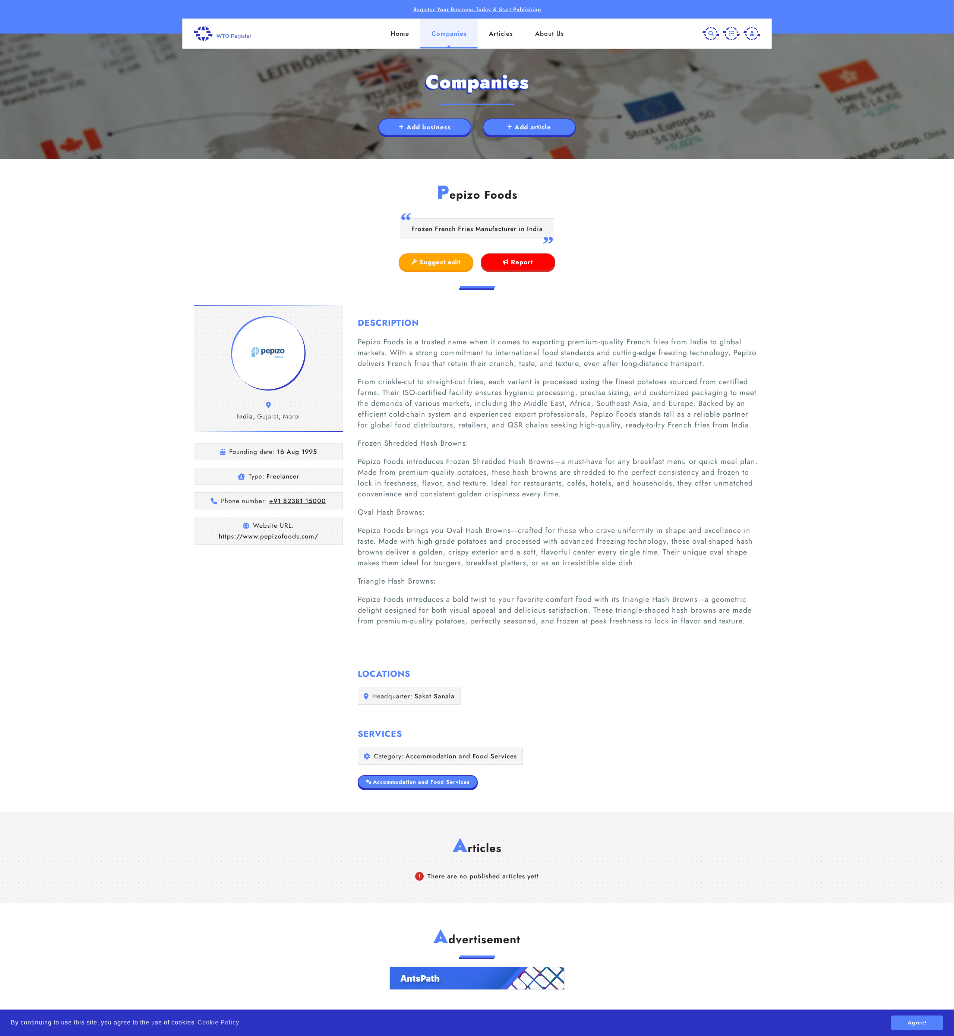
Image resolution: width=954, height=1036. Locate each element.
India (245, 416)
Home (400, 33)
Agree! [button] (917, 1023)
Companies (449, 33)
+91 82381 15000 (297, 500)
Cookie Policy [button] (218, 1022)
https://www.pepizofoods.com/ (268, 536)
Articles (501, 33)
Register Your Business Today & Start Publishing (477, 9)
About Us (549, 33)
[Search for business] (710, 33)
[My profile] (751, 33)
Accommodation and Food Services (461, 756)
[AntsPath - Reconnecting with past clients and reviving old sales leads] (477, 978)
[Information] (731, 33)
